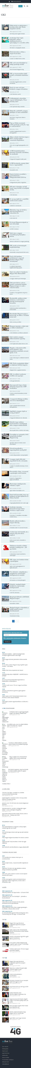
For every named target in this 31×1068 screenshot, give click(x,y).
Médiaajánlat (5, 1048)
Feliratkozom (7, 641)
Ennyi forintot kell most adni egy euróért (19, 986)
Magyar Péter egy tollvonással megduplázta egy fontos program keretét (17, 924)
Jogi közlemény (5, 1053)
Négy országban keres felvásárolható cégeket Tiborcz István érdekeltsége (18, 757)
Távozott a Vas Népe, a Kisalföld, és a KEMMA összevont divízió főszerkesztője (13, 793)
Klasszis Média (5, 1057)
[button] (9, 1)
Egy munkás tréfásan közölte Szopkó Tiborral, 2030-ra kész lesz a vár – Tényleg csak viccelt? (15, 814)
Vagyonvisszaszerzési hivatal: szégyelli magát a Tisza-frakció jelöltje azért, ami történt (19, 1000)
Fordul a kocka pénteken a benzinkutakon (16, 975)
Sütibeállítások (5, 1064)
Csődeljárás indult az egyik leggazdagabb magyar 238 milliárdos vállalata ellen (18, 712)
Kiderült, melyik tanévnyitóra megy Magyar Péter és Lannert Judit (18, 1012)
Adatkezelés (5, 1055)
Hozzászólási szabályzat (7, 1059)
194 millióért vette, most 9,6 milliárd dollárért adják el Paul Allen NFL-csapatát (17, 725)
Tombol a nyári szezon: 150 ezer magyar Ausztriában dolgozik (19, 949)
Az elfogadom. (15, 638)
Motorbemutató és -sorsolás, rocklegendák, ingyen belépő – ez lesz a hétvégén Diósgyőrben (14, 809)
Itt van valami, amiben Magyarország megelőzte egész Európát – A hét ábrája (19, 943)
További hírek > (6, 783)
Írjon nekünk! (5, 1046)
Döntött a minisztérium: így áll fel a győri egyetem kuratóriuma (19, 937)
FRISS (20, 6)
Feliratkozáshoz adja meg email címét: (13, 632)
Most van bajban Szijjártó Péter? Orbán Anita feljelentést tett (19, 1006)
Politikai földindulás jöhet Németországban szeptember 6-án (18, 993)
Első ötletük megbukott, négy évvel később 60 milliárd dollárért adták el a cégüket (18, 770)
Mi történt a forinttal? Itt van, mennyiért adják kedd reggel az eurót (19, 981)
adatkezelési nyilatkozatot (13, 638)
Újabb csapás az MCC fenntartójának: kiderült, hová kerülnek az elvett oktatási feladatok (19, 931)
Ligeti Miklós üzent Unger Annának (18, 1018)
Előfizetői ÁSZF (5, 1062)
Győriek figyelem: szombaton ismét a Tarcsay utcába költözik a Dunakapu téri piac (14, 798)
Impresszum (5, 1051)
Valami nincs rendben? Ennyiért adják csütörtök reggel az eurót (18, 968)
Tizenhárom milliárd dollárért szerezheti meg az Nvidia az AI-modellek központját (18, 743)
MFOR (8, 6)
